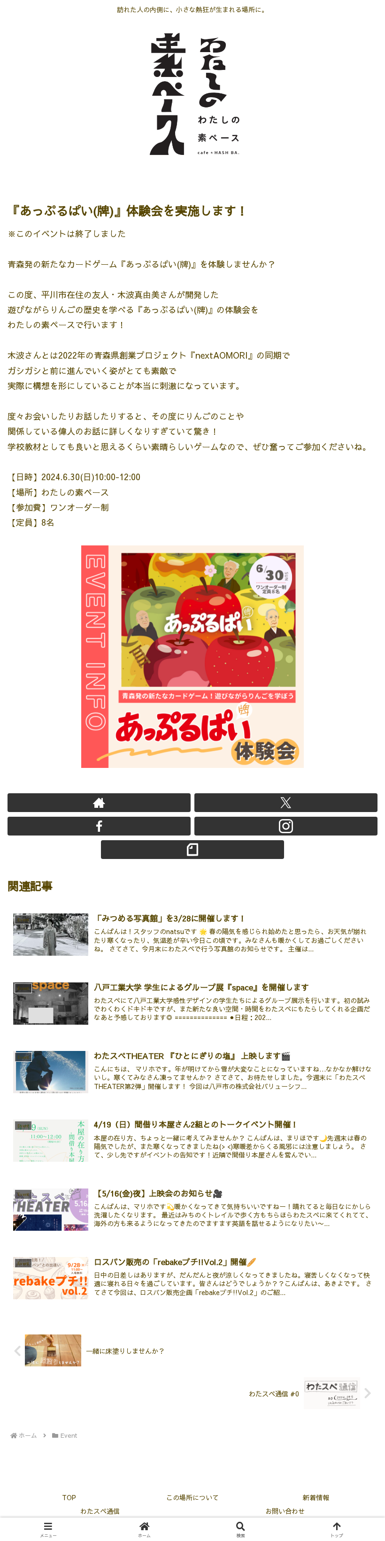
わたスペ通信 (100, 1511)
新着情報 (316, 1497)
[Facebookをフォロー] (99, 826)
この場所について (192, 1497)
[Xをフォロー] (285, 802)
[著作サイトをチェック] (99, 802)
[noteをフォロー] (192, 849)
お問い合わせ (285, 1511)
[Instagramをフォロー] (285, 826)
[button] (355, 1347)
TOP (69, 1497)
